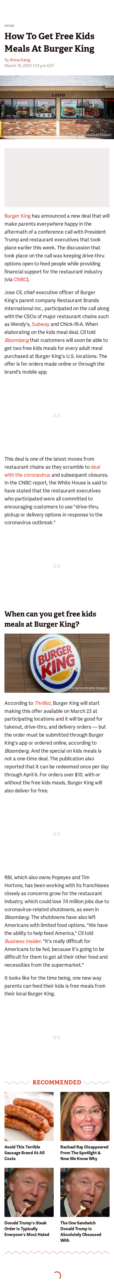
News (9, 25)
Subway (41, 324)
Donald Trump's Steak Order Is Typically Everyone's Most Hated (26, 1228)
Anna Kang (20, 60)
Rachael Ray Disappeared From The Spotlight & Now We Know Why (84, 1152)
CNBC (20, 279)
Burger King (17, 216)
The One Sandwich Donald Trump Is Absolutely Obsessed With (80, 1231)
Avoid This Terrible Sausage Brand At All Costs (24, 1152)
